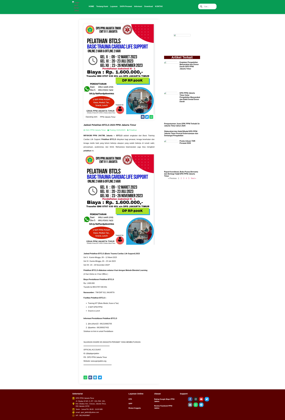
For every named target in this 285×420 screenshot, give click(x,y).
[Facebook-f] (190, 399)
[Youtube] (201, 399)
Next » (193, 178)
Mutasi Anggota (134, 408)
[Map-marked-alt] (190, 405)
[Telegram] (201, 405)
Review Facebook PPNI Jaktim (163, 407)
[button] (143, 117)
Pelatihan (133, 130)
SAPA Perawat (126, 6)
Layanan (114, 6)
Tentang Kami (102, 6)
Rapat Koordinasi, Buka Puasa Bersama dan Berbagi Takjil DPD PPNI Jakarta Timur (181, 174)
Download (148, 6)
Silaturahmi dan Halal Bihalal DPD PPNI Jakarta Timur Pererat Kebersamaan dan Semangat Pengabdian (181, 133)
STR (130, 399)
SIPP (130, 404)
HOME (91, 6)
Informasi (138, 6)
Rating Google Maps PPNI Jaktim (164, 400)
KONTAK (159, 6)
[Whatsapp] (195, 405)
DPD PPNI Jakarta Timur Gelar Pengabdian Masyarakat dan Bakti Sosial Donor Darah (190, 97)
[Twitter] (207, 399)
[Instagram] (195, 399)
